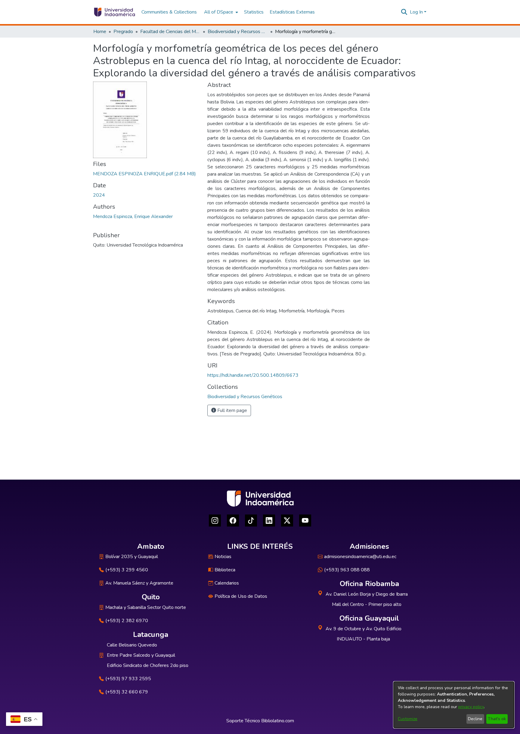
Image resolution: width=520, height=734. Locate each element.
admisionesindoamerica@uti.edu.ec (360, 556)
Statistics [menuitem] (254, 12)
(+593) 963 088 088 (347, 570)
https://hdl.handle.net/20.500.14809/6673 (253, 375)
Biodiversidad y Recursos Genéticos (238, 31)
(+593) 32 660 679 (126, 692)
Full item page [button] (231, 410)
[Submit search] (404, 12)
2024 (99, 195)
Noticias (223, 556)
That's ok (497, 719)
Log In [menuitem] (416, 12)
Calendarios (227, 583)
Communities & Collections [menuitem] (169, 12)
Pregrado (123, 31)
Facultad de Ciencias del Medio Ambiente (170, 31)
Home (99, 31)
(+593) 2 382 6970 (126, 620)
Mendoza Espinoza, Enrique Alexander (133, 216)
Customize (407, 719)
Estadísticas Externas (292, 12)
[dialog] (454, 705)
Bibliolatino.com (277, 720)
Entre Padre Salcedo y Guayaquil (141, 655)
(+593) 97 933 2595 (128, 678)
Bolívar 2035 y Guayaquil (131, 556)
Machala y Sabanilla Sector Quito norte (145, 607)
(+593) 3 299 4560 (126, 570)
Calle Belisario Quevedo (132, 645)
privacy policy (471, 707)
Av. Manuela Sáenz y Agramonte (139, 583)
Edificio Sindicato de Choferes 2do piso (147, 665)
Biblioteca (225, 570)
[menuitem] (220, 12)
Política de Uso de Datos (241, 596)
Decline (475, 719)
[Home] (114, 12)
